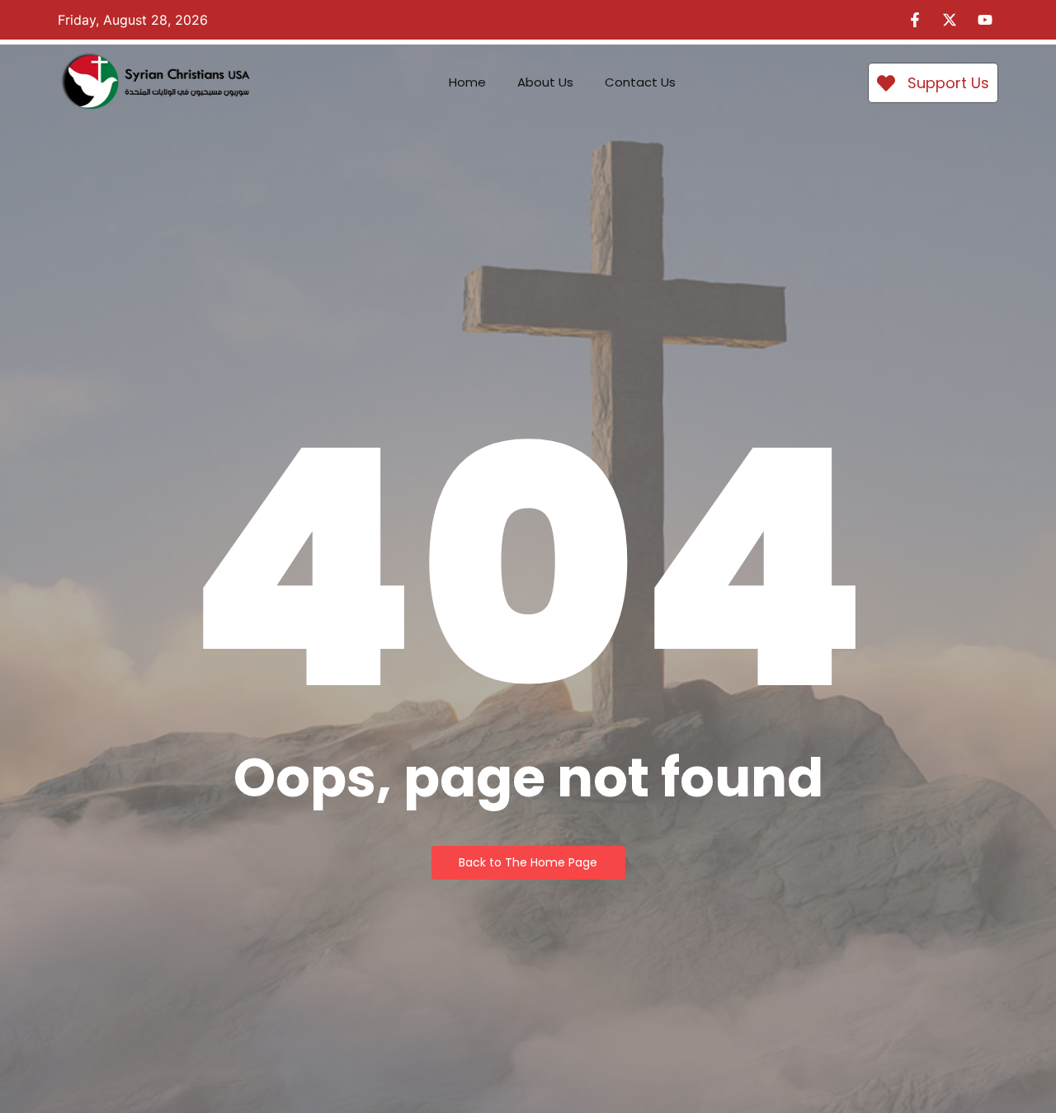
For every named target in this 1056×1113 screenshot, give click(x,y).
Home (467, 82)
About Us (545, 82)
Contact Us (640, 82)
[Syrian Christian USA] (155, 83)
